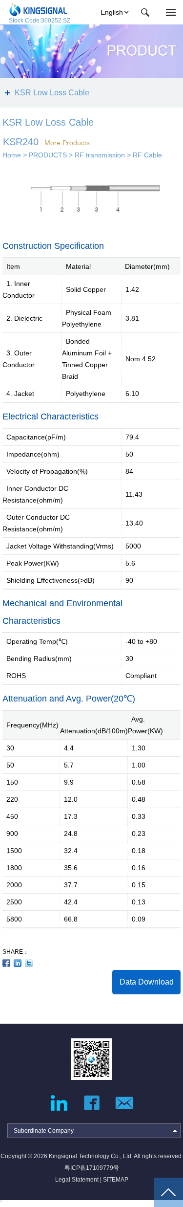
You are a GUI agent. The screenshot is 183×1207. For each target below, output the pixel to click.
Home (11, 155)
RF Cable (147, 155)
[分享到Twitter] (29, 963)
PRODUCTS (48, 155)
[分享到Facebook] (6, 963)
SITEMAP (115, 1179)
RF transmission (100, 155)
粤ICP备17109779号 (91, 1167)
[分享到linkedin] (18, 963)
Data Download (147, 982)
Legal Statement (77, 1179)
